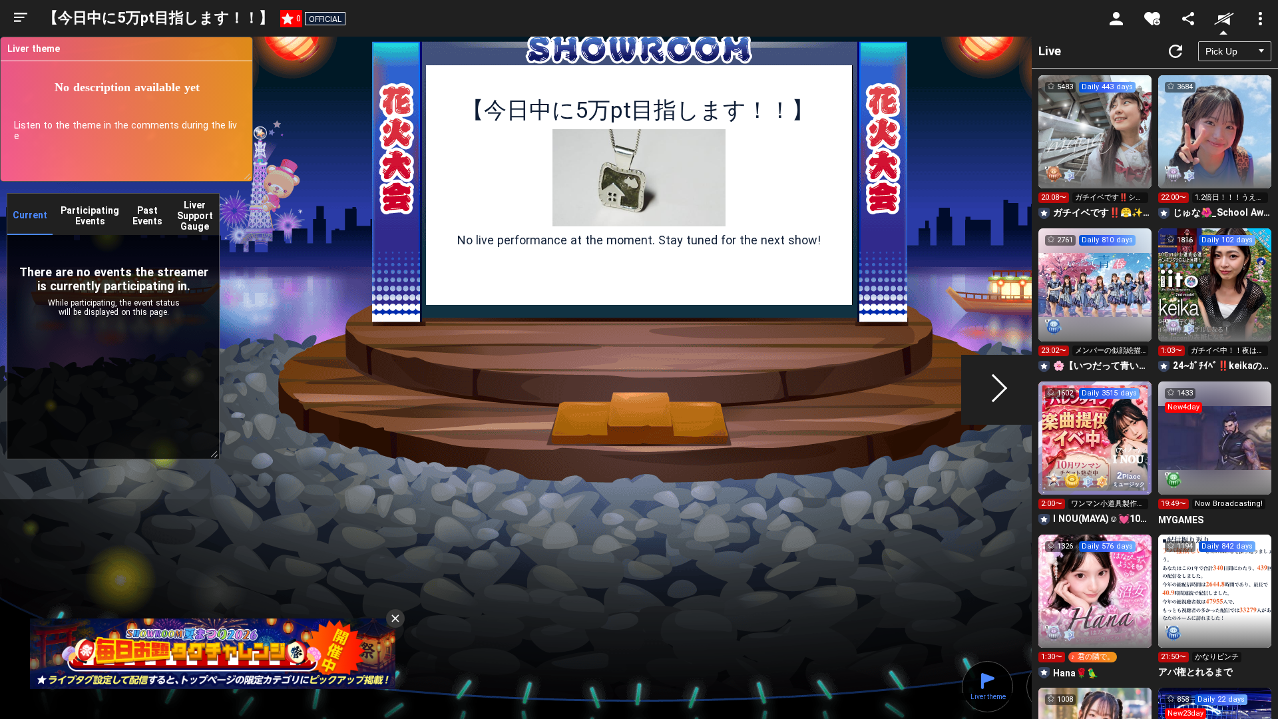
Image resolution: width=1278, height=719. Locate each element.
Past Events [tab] (147, 215)
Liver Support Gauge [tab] (195, 216)
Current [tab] (30, 215)
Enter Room (1095, 143)
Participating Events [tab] (90, 215)
